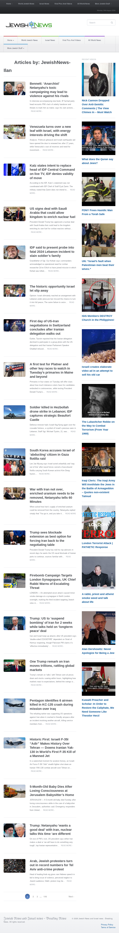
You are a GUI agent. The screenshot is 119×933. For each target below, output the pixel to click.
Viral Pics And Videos (63, 3)
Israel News (44, 3)
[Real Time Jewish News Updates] (29, 24)
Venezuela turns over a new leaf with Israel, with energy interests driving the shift (50, 131)
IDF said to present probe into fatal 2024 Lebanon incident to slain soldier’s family (52, 252)
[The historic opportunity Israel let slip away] (14, 291)
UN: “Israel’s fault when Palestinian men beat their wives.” (98, 265)
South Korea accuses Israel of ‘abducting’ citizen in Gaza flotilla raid (52, 454)
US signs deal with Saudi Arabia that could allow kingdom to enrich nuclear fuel (52, 213)
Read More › (37, 111)
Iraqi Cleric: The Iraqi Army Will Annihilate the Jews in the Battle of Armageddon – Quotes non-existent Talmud (98, 488)
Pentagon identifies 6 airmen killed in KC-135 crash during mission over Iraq (51, 705)
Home (7, 4)
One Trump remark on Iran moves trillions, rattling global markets (52, 666)
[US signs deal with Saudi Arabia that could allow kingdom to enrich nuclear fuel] (14, 214)
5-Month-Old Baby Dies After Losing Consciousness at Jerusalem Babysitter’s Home (52, 791)
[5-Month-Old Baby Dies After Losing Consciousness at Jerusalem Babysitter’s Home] (14, 791)
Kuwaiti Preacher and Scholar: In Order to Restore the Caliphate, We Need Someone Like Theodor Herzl (98, 708)
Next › (71, 896)
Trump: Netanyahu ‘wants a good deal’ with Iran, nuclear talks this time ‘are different (51, 830)
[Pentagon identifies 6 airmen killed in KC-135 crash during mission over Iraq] (14, 706)
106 (45, 896)
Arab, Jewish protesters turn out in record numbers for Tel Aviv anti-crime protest (51, 865)
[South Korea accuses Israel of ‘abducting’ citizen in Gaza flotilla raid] (14, 462)
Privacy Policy (107, 924)
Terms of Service (108, 927)
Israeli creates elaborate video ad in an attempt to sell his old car (97, 370)
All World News (83, 3)
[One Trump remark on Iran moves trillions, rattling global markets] (14, 666)
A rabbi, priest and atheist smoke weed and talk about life (98, 598)
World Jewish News (26, 3)
